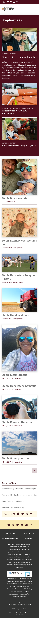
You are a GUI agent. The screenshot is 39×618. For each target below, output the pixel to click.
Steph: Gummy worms (15, 458)
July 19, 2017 (6, 426)
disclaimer (23, 596)
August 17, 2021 (7, 202)
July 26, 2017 (6, 389)
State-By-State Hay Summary (13, 508)
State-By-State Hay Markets (13, 501)
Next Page (34, 470)
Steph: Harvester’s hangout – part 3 (19, 145)
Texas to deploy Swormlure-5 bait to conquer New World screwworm (19, 489)
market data (25, 578)
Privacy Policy (20, 613)
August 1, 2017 (7, 319)
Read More (6, 78)
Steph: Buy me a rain (15, 198)
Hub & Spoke (23, 609)
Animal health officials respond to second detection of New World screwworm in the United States (19, 495)
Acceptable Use (29, 613)
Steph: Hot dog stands (15, 315)
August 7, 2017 (7, 282)
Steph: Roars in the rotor (17, 422)
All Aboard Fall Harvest (10, 108)
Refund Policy (19, 614)
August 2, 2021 (7, 248)
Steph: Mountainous (14, 374)
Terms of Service (10, 613)
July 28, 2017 (6, 378)
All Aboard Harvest (8, 54)
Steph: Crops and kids (18, 57)
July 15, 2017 (6, 462)
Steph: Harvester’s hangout (19, 386)
